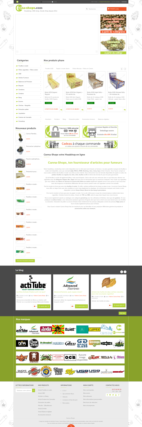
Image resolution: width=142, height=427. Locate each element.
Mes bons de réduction (90, 402)
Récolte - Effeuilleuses (45, 405)
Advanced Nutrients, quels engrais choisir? (68, 292)
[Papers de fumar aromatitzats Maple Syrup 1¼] (20, 239)
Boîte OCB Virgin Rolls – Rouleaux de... (95, 93)
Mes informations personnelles (92, 399)
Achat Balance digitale (45, 411)
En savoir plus (43, 306)
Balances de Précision (25, 81)
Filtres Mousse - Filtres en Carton (83, 68)
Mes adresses (87, 396)
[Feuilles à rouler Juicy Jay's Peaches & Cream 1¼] (20, 226)
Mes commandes (88, 390)
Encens (20, 101)
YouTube (115, 394)
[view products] (22, 329)
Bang (20, 97)
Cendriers (21, 89)
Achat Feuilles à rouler (45, 390)
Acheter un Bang (43, 396)
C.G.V (64, 390)
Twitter (113, 394)
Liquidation (21, 113)
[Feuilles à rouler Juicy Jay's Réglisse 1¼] (20, 188)
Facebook (107, 394)
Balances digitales (103, 119)
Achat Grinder (42, 408)
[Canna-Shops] (29, 8)
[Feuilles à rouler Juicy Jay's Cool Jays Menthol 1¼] (20, 251)
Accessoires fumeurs (88, 119)
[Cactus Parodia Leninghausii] (20, 137)
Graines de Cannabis (24, 117)
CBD (19, 74)
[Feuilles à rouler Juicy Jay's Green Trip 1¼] (20, 201)
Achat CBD (41, 393)
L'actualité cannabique (63, 295)
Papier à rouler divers (62, 68)
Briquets (20, 85)
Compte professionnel (104, 1)
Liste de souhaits (116, 1)
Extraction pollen (23, 109)
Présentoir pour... (31, 171)
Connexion (124, 1)
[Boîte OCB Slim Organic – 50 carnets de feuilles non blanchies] (74, 80)
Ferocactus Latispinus (33, 146)
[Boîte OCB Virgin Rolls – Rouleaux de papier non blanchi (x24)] (95, 80)
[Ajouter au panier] (61, 109)
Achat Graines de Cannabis (46, 399)
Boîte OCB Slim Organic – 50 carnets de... (74, 93)
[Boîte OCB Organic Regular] (53, 80)
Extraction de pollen (44, 402)
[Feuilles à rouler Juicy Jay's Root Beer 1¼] (20, 213)
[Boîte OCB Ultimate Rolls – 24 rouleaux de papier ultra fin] (116, 80)
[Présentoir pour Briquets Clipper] (20, 175)
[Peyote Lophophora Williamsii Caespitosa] (20, 163)
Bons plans (66, 403)
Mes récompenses (89, 405)
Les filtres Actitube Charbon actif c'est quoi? (31, 292)
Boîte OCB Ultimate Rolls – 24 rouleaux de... (116, 93)
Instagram (110, 394)
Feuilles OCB (49, 68)
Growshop (21, 121)
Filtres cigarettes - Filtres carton (28, 70)
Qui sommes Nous (68, 393)
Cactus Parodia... (31, 134)
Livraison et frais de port (70, 400)
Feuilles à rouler (23, 66)
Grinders (21, 93)
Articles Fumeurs (23, 77)
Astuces (65, 397)
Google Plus (118, 394)
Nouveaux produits (26, 128)
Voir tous (122, 313)
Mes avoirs (86, 393)
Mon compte (95, 1)
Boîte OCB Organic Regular (51, 93)
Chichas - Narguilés (24, 105)
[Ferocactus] (20, 150)
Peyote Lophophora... (33, 159)
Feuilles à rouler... (31, 184)
